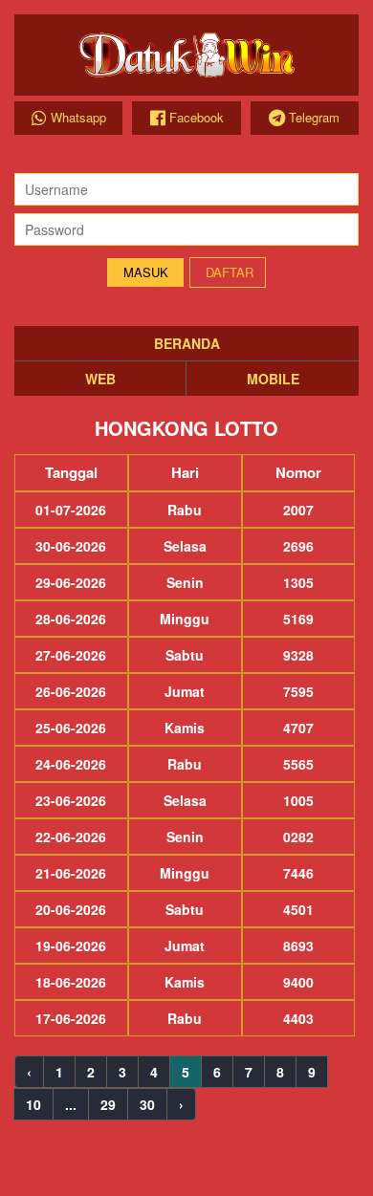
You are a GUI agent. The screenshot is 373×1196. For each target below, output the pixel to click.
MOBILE (273, 378)
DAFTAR (229, 272)
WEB (100, 378)
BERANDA (187, 343)
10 (33, 1104)
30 (147, 1104)
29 (108, 1104)
